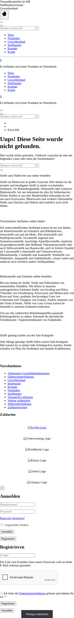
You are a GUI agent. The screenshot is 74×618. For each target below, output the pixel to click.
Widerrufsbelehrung (19, 404)
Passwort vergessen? (12, 518)
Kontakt (12, 48)
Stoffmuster (14, 45)
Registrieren (8, 538)
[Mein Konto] (1, 22)
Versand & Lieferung (20, 397)
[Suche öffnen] (1, 25)
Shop (11, 34)
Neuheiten (14, 38)
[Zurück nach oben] (1, 170)
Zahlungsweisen (17, 407)
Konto (11, 51)
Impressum (14, 383)
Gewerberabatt (16, 41)
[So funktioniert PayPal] (37, 427)
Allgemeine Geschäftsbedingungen (29, 373)
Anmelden (7, 531)
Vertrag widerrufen (19, 400)
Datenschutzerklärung (21, 376)
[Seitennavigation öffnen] (4, 14)
